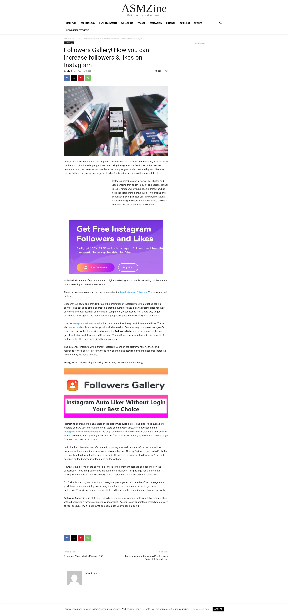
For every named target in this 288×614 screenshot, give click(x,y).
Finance (171, 23)
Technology (88, 23)
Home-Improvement (77, 30)
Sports (198, 23)
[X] (74, 78)
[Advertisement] (86, 199)
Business (185, 23)
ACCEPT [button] (218, 609)
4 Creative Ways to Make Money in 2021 (84, 556)
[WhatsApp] (88, 78)
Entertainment (108, 23)
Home (66, 38)
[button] (220, 23)
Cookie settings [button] (200, 609)
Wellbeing (127, 23)
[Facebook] (67, 78)
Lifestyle (71, 23)
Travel (141, 23)
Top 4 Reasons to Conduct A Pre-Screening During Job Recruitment (146, 558)
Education (156, 23)
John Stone (71, 71)
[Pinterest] (81, 78)
